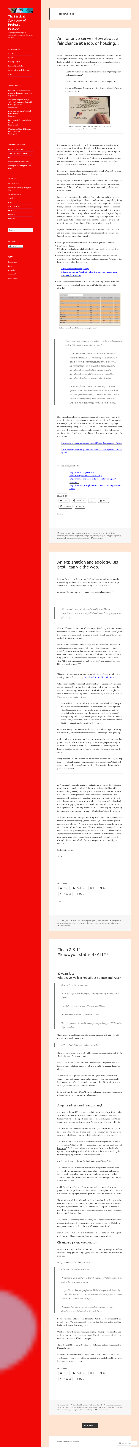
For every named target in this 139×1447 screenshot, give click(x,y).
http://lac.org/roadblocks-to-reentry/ (86, 475)
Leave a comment (98, 538)
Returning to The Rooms (15, 149)
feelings (86, 536)
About (10, 74)
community (60, 536)
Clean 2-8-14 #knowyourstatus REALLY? (82, 952)
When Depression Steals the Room (18, 162)
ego (75, 1407)
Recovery (10, 214)
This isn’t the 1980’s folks (67, 1344)
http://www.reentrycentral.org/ (83, 472)
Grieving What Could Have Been (18, 153)
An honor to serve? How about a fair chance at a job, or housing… (88, 41)
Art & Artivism (12, 183)
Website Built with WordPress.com (68, 1442)
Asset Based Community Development (19, 188)
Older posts (90, 1426)
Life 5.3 (10, 157)
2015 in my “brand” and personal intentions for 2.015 (97, 677)
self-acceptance (69, 538)
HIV (9, 202)
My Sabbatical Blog (14, 49)
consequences (66, 923)
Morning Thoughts (14, 62)
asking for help (116, 921)
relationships (106, 923)
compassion (117, 1405)
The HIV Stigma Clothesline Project (19, 70)
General (10, 198)
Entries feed (11, 270)
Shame (82, 1410)
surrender (86, 538)
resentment (65, 1410)
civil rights (111, 533)
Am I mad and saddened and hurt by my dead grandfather (82, 1128)
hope (90, 536)
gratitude (85, 1407)
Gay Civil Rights (13, 194)
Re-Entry (11, 210)
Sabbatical (11, 218)
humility (95, 536)
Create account (12, 262)
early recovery (79, 536)
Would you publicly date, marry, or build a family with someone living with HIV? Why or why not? (20, 102)
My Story (11, 57)
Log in (10, 266)
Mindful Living (13, 206)
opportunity (117, 536)
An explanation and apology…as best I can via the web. (87, 564)
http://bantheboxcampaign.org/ (75, 268)
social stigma (78, 538)
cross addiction (69, 536)
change (59, 923)
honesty (95, 1407)
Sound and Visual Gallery (15, 66)
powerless (60, 538)
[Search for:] (20, 230)
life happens (109, 536)
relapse (59, 1410)
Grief (78, 923)
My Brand (11, 53)
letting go (102, 536)
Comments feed (13, 274)
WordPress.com (13, 278)
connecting (60, 1407)
